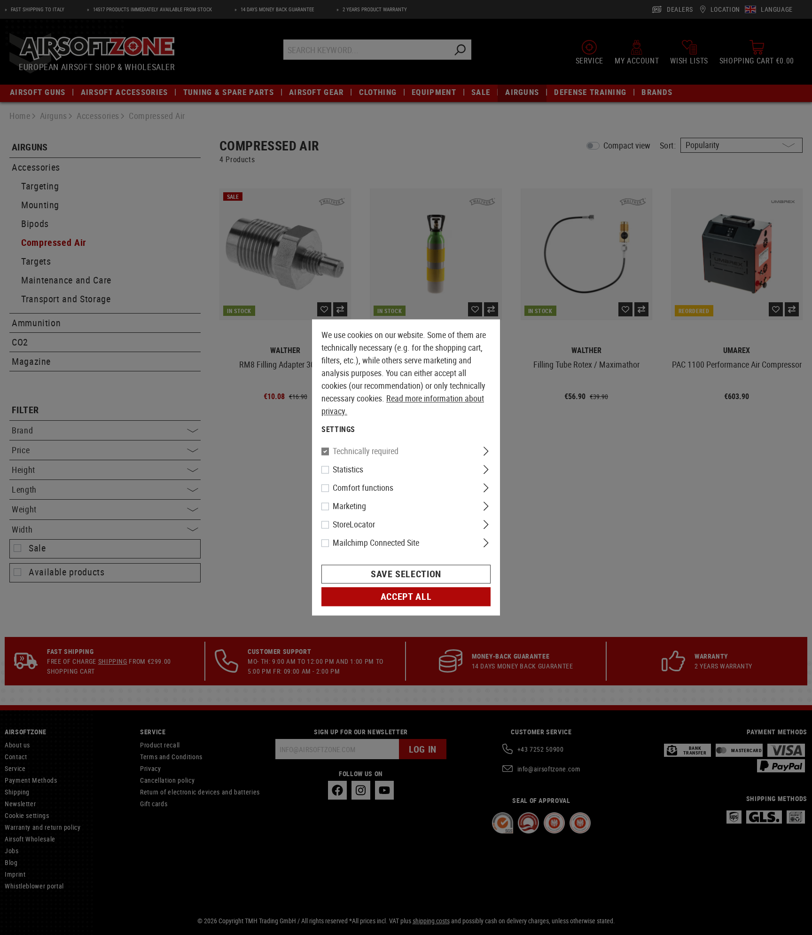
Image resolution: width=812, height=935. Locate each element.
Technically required (365, 451)
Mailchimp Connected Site (376, 543)
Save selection (406, 574)
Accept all (406, 596)
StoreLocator (354, 524)
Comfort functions (363, 488)
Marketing (349, 506)
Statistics (348, 469)
